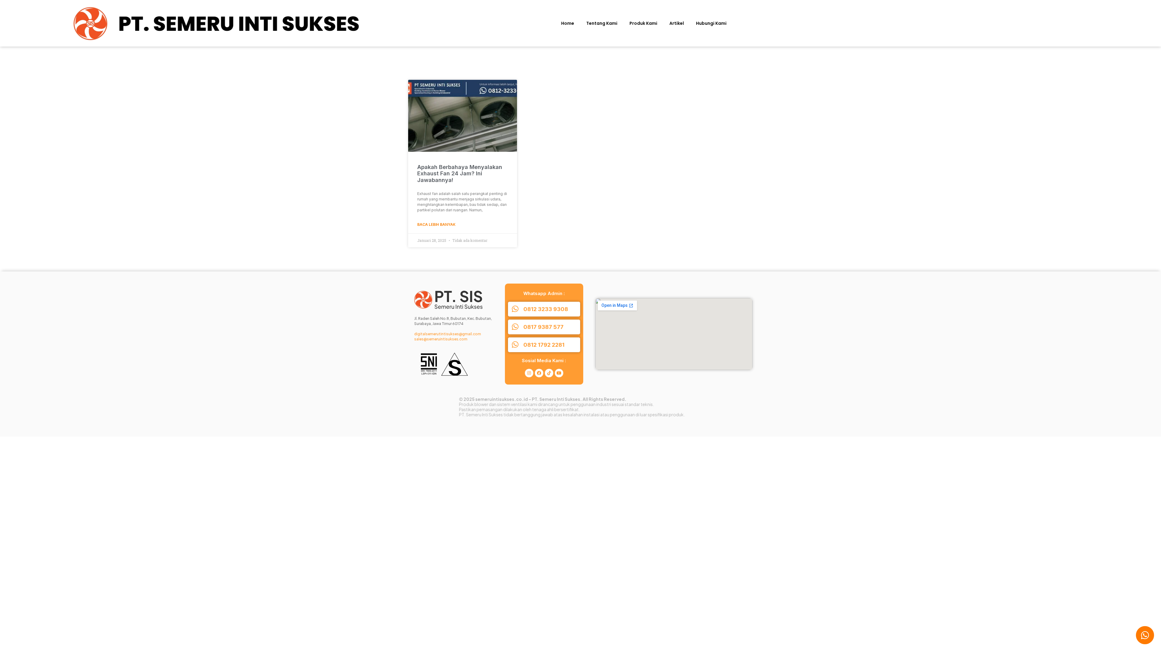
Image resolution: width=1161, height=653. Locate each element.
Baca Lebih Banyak (436, 224)
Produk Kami (643, 23)
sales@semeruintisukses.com (440, 339)
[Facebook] (539, 373)
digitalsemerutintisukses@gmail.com (447, 334)
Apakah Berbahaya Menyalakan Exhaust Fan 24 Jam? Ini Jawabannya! (459, 173)
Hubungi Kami (711, 23)
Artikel (676, 23)
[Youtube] (559, 373)
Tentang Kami (601, 23)
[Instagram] (529, 373)
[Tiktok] (549, 373)
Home (567, 23)
